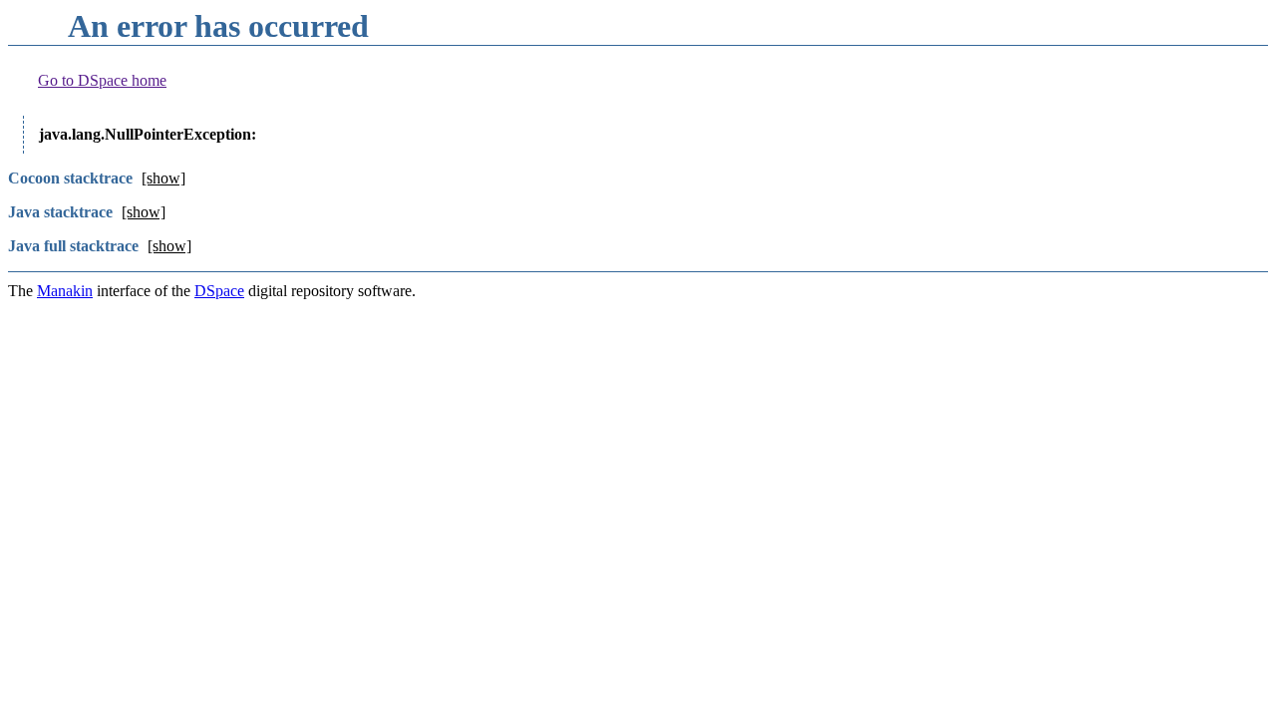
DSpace (219, 290)
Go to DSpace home (102, 80)
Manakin (65, 290)
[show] (163, 178)
